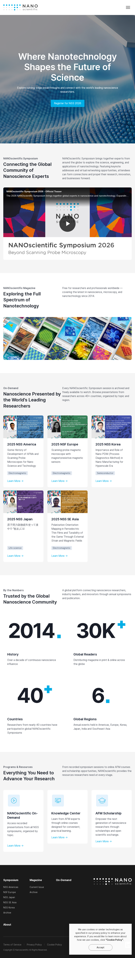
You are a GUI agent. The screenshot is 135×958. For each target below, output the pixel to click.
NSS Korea (9, 907)
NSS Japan (9, 897)
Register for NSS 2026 (67, 103)
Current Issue (37, 887)
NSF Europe (9, 892)
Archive (7, 912)
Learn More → (15, 481)
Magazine (36, 880)
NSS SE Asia (9, 902)
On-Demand (63, 880)
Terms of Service (12, 944)
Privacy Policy (34, 944)
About (7, 924)
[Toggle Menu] (128, 7)
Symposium (10, 880)
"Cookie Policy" (114, 940)
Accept (100, 947)
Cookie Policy (54, 944)
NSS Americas (10, 887)
